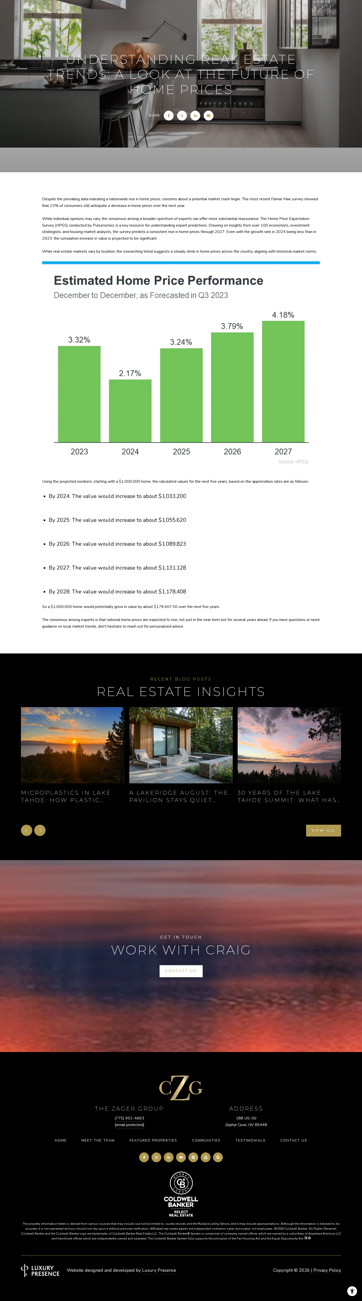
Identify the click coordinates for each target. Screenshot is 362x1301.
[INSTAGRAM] (156, 1157)
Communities (206, 1140)
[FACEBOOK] (144, 1157)
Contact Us (293, 1141)
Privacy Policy (327, 1270)
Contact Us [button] (181, 971)
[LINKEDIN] (169, 1157)
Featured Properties (153, 1140)
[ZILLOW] (206, 1157)
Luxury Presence (159, 1270)
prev (26, 830)
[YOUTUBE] (181, 1157)
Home (61, 1140)
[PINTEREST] (193, 1157)
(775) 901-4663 (129, 1118)
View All (323, 830)
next (40, 830)
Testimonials (250, 1140)
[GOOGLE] (218, 1157)
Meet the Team (98, 1140)
